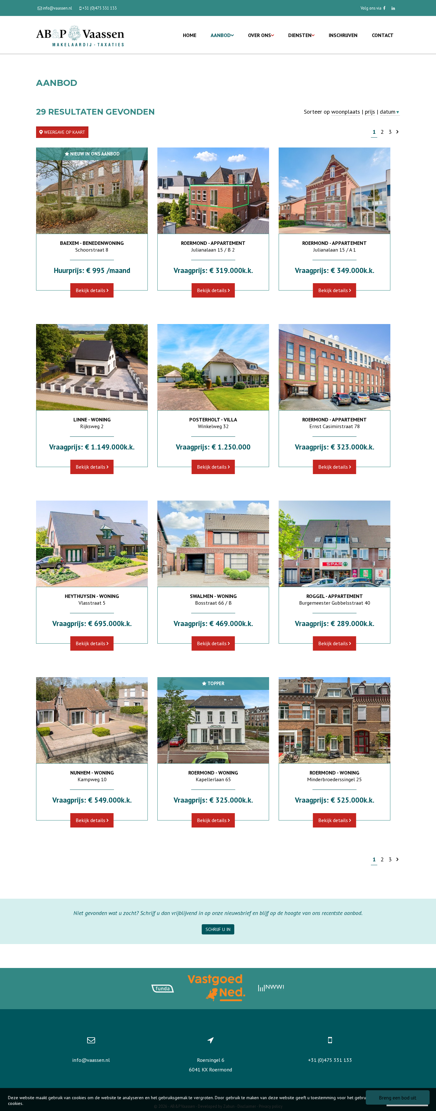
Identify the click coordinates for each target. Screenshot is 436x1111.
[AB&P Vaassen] (80, 35)
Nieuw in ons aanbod (94, 154)
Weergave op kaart (64, 132)
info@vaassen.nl (91, 1060)
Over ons (259, 35)
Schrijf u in (218, 929)
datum (390, 111)
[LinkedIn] (393, 8)
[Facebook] (384, 8)
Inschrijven (343, 35)
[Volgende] (397, 131)
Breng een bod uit (398, 1097)
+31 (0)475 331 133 (330, 1060)
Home (189, 35)
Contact (383, 35)
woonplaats (345, 111)
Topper (215, 683)
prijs (370, 111)
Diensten (300, 35)
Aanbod (221, 35)
